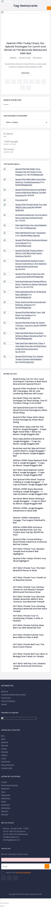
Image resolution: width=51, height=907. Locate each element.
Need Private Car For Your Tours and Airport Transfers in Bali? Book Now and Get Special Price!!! (30, 381)
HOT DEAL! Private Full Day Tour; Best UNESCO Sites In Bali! (28, 636)
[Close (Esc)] (1, 903)
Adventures (5, 788)
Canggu (4, 749)
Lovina (3, 758)
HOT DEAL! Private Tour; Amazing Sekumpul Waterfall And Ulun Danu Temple (30, 608)
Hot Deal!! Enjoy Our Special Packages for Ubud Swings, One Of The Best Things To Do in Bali (30, 400)
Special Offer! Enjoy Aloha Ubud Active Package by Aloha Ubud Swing (28, 419)
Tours (3, 792)
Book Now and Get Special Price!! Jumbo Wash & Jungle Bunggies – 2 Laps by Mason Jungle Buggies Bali (29, 452)
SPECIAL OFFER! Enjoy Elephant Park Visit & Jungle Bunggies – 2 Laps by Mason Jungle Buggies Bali (30, 463)
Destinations (5, 798)
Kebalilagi (13, 58)
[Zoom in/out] (8, 903)
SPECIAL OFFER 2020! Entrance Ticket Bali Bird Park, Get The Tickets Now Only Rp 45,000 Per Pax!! (28, 531)
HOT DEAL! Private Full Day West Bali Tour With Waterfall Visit (28, 626)
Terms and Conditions (23, 872)
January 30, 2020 (25, 58)
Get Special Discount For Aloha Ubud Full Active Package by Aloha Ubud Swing (30, 410)
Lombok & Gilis (6, 768)
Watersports (5, 795)
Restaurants (5, 805)
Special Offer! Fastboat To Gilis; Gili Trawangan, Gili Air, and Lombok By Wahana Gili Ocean (28, 391)
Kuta (2, 736)
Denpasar (4, 752)
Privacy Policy (6, 698)
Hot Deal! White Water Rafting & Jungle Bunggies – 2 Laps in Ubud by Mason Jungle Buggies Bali (29, 501)
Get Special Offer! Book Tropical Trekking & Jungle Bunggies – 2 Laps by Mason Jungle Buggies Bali (30, 482)
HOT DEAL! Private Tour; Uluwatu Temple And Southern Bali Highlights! (28, 551)
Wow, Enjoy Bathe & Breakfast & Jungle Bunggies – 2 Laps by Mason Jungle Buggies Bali (28, 441)
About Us (4, 691)
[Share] (3, 903)
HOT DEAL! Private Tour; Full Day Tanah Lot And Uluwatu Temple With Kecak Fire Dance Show (28, 589)
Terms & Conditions (8, 701)
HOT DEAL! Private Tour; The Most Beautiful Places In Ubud (29, 569)
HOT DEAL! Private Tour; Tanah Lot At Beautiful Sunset (29, 578)
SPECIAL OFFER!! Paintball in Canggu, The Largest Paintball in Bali (29, 520)
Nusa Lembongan (7, 765)
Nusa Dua (4, 742)
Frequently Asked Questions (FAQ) (13, 694)
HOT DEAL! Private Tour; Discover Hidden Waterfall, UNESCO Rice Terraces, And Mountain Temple (29, 599)
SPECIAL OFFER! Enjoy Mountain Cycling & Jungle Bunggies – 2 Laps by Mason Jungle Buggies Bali (30, 491)
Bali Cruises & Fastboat (9, 785)
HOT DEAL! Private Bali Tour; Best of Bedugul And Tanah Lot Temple (30, 655)
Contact (4, 704)
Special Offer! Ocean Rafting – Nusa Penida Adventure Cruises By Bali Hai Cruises (30, 542)
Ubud (3, 739)
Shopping (4, 811)
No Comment (37, 58)
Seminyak (4, 745)
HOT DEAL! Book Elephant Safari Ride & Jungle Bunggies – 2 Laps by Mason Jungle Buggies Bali (29, 472)
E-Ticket (4, 782)
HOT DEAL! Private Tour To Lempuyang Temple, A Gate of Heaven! (28, 618)
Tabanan (4, 755)
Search (44, 105)
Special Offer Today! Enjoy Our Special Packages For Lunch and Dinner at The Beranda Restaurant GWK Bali (25, 48)
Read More (25, 73)
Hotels (3, 801)
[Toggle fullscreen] (6, 903)
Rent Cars (4, 814)
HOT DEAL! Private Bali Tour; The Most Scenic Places (28, 645)
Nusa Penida (5, 761)
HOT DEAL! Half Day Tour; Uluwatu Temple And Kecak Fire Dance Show (29, 666)
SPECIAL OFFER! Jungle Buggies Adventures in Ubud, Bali (28, 509)
